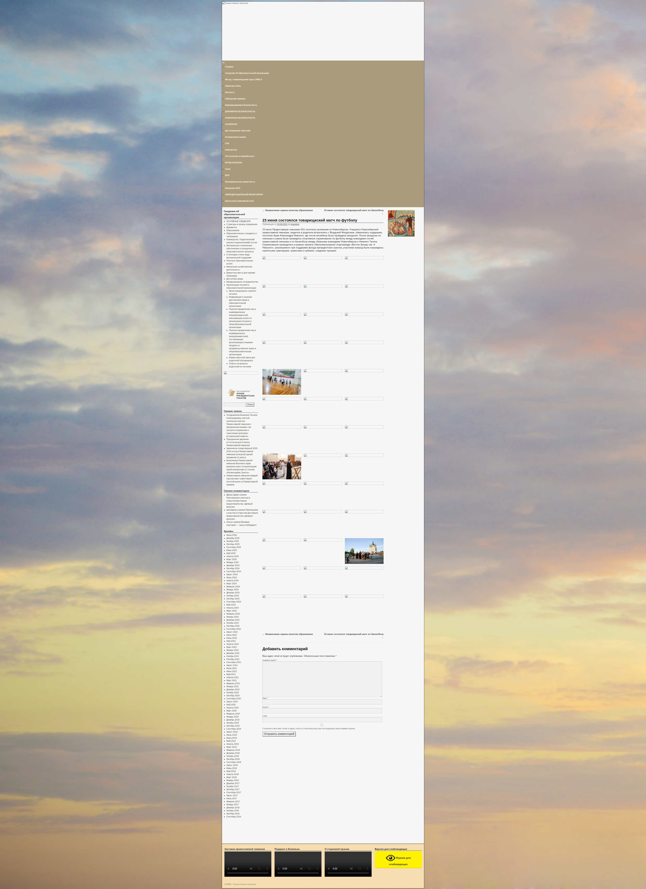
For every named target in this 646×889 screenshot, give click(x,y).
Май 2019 (231, 741)
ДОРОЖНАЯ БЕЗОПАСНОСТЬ (240, 111)
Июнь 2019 (231, 738)
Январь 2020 (232, 717)
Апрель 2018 (232, 774)
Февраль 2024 (233, 586)
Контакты (230, 92)
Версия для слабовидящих (400, 860)
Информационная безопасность (241, 105)
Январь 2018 (232, 780)
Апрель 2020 (232, 708)
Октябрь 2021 (233, 659)
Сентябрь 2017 (233, 792)
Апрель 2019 (232, 744)
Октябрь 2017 (233, 789)
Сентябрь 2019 (233, 729)
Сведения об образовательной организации (247, 73)
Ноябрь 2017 (232, 786)
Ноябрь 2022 (232, 623)
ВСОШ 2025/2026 (233, 162)
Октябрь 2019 (233, 726)
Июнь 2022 (231, 638)
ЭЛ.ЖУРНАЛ (231, 124)
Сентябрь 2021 (233, 662)
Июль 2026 (231, 535)
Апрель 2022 (232, 644)
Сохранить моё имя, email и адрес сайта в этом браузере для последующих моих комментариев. (308, 728)
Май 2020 (231, 704)
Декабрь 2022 (233, 620)
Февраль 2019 (233, 750)
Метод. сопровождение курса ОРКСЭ (243, 79)
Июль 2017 (231, 798)
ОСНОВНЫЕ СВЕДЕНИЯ (238, 221)
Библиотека (231, 150)
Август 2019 (232, 732)
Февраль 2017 (233, 801)
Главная (229, 67)
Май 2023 (231, 605)
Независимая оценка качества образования (287, 210)
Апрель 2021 (232, 677)
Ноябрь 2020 (232, 692)
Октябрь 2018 (233, 759)
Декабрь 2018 (233, 753)
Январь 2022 (232, 650)
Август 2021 (232, 665)
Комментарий (269, 660)
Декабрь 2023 (233, 592)
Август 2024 (232, 574)
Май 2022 (231, 641)
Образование (232, 230)
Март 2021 (231, 680)
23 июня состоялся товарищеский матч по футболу (309, 220)
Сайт (264, 716)
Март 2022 (231, 647)
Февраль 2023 (233, 614)
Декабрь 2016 (233, 807)
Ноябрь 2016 (232, 810)
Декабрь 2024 (233, 565)
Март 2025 (231, 559)
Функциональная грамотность (240, 182)
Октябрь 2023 (233, 599)
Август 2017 (232, 795)
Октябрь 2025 (233, 544)
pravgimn (295, 224)
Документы (231, 227)
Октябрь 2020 (233, 695)
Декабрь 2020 (233, 689)
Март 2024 (231, 583)
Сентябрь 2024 (233, 571)
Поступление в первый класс (240, 156)
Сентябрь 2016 (233, 817)
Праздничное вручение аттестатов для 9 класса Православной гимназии (238, 442)
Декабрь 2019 (233, 720)
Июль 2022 (231, 635)
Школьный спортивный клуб (239, 201)
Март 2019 (231, 747)
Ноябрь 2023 (232, 596)
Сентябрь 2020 (233, 698)
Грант (228, 169)
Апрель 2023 (232, 608)
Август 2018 (232, 765)
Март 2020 (231, 711)
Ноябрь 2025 (232, 541)
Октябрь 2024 (233, 568)
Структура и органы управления (241, 224)
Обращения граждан (235, 99)
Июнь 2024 (231, 577)
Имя (265, 698)
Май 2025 (231, 553)
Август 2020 (232, 701)
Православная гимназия (244, 884)
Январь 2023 (232, 617)
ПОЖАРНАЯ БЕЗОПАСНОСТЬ (240, 118)
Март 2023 (231, 611)
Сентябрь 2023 (233, 602)
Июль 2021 (231, 668)
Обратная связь (233, 86)
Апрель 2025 (232, 556)
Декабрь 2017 (233, 783)
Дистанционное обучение (237, 130)
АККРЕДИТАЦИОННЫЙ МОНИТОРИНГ (244, 194)
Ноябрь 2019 (232, 723)
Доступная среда (234, 279)
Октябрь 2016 (233, 813)
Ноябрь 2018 (232, 756)
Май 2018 (231, 771)
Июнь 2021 (231, 671)
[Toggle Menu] (223, 62)
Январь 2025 (232, 562)
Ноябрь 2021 (232, 656)
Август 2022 (232, 632)
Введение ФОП (232, 188)
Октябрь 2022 (233, 626)
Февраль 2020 (233, 714)
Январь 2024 (232, 589)
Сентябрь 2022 (233, 629)
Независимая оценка (235, 137)
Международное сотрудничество (242, 282)
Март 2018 (231, 777)
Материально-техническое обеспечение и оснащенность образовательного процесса (240, 248)
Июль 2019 (231, 735)
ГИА (227, 143)
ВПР (227, 175)
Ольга (229, 522)
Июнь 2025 (231, 550)
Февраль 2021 (233, 683)
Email (265, 707)
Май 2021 (231, 674)
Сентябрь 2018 (233, 762)
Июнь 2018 (231, 768)
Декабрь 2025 (233, 538)
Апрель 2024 (232, 580)
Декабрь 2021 (233, 653)
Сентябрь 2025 (233, 547)
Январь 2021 (232, 686)
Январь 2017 (232, 804)
